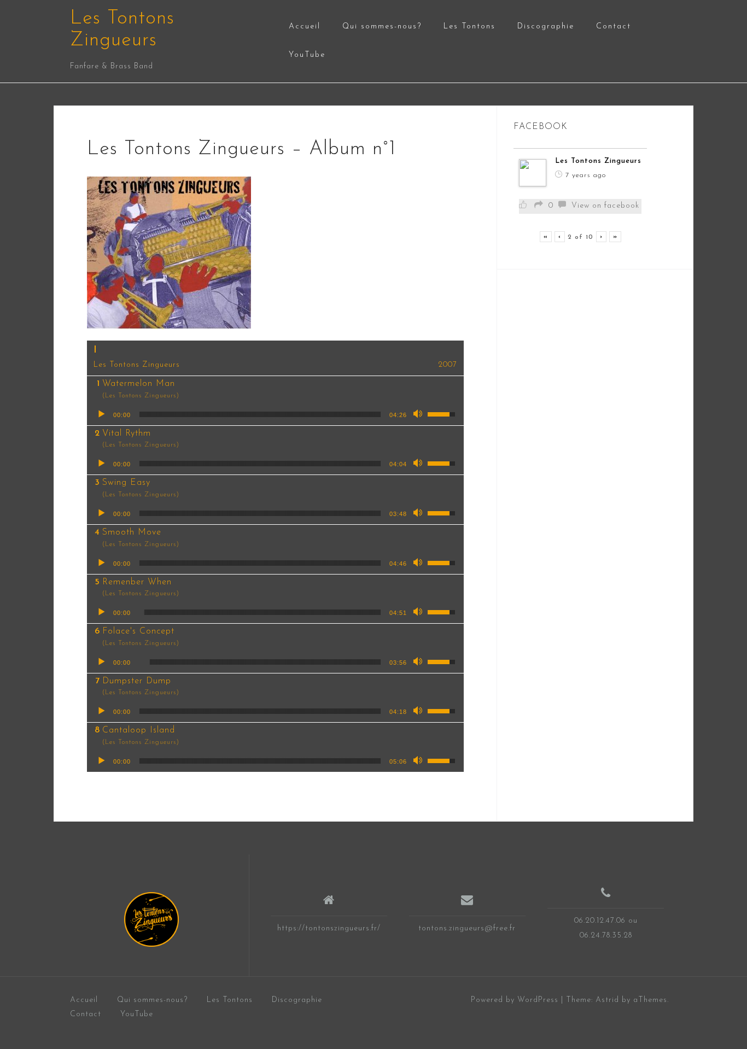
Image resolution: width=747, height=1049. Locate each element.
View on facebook (605, 206)
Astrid (607, 1000)
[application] (275, 414)
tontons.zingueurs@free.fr (467, 928)
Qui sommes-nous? (382, 26)
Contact (613, 26)
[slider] (260, 414)
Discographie (545, 26)
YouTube (307, 55)
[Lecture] (101, 414)
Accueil (304, 26)
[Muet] (418, 414)
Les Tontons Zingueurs (598, 161)
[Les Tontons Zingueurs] (151, 919)
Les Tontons (469, 26)
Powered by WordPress (514, 1000)
